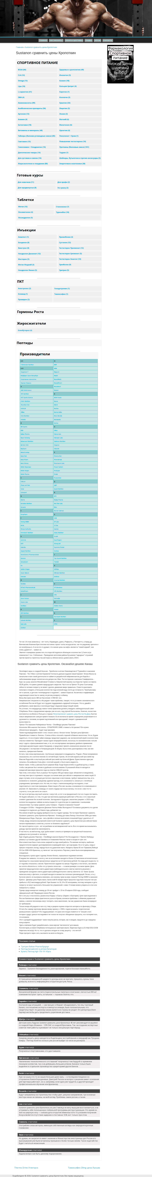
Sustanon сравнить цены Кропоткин (41, 47)
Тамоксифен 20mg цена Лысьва (84, 1167)
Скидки (88, 40)
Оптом (97, 40)
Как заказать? (56, 40)
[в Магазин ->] (120, 46)
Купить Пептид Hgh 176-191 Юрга (36, 951)
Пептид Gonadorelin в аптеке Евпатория (38, 949)
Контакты (107, 40)
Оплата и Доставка (74, 40)
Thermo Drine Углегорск (26, 1167)
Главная (43, 40)
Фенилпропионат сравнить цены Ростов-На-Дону (72, 714)
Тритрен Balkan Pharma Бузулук (35, 946)
